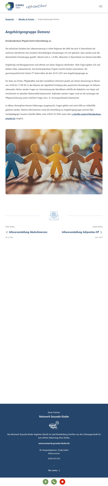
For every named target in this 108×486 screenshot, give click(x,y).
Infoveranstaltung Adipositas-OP (81, 232)
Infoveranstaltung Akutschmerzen (27, 232)
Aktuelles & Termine (26, 19)
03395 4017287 (54, 458)
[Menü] (101, 6)
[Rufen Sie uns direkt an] (54, 482)
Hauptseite (9, 19)
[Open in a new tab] (62, 482)
